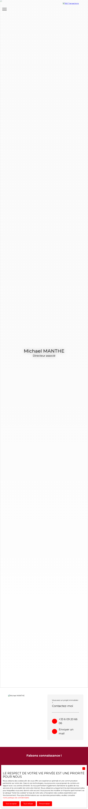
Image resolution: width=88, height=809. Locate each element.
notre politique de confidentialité (16, 798)
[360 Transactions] (74, 9)
